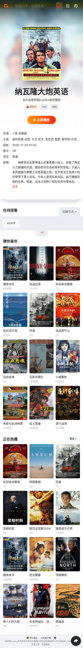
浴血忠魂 (8, 377)
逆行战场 (61, 423)
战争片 (33, 106)
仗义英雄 (35, 423)
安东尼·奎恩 (52, 139)
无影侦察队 (36, 377)
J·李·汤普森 (19, 133)
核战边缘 (35, 284)
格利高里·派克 (21, 139)
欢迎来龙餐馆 (64, 284)
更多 (72, 438)
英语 (15, 156)
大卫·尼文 (38, 139)
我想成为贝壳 (64, 528)
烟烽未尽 (8, 284)
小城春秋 (61, 377)
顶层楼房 (61, 575)
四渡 (32, 330)
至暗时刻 (8, 528)
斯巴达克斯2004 (40, 528)
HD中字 (11, 223)
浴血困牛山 (63, 330)
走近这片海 (10, 330)
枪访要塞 (35, 575)
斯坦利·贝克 (69, 139)
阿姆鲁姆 (35, 482)
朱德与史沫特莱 (13, 423)
